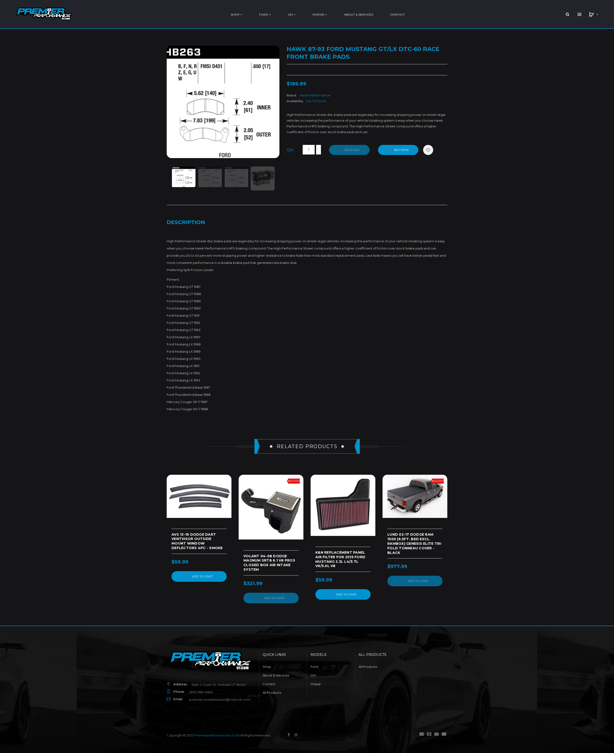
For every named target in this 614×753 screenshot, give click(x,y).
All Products (272, 692)
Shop (267, 667)
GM (313, 675)
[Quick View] (172, 499)
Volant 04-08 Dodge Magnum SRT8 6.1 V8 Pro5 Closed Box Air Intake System (269, 563)
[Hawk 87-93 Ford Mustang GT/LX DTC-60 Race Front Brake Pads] (183, 176)
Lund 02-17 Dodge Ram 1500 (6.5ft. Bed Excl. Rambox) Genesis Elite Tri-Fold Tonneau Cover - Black (414, 543)
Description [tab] (186, 222)
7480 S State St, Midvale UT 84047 (218, 685)
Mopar (316, 684)
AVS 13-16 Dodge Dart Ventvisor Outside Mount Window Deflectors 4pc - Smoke (197, 541)
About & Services (276, 675)
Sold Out (352, 150)
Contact (269, 684)
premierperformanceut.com (217, 735)
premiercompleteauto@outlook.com (219, 699)
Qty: (290, 150)
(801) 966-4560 (201, 692)
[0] (591, 14)
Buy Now (401, 150)
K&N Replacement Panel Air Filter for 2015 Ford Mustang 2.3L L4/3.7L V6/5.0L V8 (340, 559)
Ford (314, 667)
